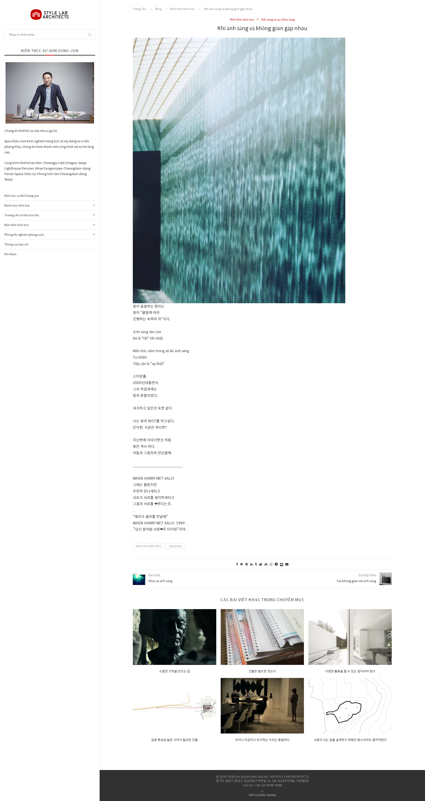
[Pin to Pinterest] (246, 564)
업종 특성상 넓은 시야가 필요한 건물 (174, 739)
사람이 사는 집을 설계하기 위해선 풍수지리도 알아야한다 (350, 739)
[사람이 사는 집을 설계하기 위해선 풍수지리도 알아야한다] (350, 705)
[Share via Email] (286, 564)
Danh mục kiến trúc (17, 205)
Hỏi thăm (10, 254)
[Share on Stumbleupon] (266, 564)
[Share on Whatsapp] (271, 564)
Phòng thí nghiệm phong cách (24, 234)
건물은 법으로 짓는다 (262, 671)
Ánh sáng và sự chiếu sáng (278, 19)
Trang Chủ (139, 8)
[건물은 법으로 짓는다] (262, 637)
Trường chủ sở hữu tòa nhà (21, 215)
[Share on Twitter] (241, 564)
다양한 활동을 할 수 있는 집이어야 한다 (350, 671)
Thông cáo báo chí (16, 244)
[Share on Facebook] (237, 564)
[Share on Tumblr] (256, 564)
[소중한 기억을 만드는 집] (174, 637)
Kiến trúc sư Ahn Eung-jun (21, 195)
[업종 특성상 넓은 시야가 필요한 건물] (174, 705)
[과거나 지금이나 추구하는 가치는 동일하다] (262, 705)
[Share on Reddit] (260, 564)
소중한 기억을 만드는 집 (174, 671)
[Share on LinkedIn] (251, 564)
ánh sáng (175, 546)
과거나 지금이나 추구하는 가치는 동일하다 (262, 739)
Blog (158, 8)
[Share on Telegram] (276, 564)
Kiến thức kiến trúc (16, 224)
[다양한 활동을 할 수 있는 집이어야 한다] (350, 637)
